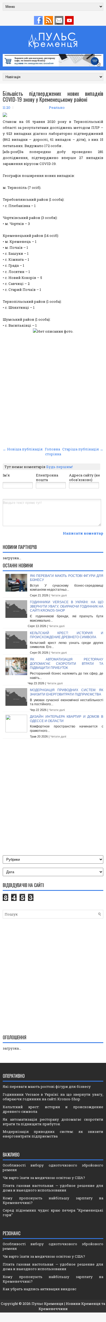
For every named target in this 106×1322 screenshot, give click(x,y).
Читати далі (59, 595)
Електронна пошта (47, 477)
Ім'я (6, 475)
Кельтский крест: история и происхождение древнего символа (66, 635)
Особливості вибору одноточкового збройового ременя (53, 1167)
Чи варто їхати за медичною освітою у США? (44, 1177)
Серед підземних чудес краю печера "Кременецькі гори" (53, 1212)
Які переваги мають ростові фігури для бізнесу (47, 1086)
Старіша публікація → (82, 449)
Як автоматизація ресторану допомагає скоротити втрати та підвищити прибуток (66, 663)
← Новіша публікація (23, 449)
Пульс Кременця (47, 1303)
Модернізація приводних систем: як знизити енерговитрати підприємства (66, 692)
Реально (57, 107)
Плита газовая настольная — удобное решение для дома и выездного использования (53, 1188)
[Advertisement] (53, 390)
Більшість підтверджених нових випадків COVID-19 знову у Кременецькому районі (53, 96)
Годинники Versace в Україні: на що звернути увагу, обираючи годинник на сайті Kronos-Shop (66, 606)
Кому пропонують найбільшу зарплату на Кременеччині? (53, 1200)
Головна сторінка (53, 451)
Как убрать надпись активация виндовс (39, 1288)
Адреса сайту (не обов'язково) (84, 477)
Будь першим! (59, 466)
